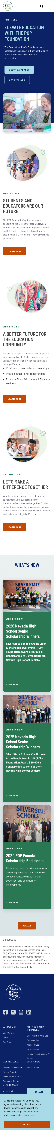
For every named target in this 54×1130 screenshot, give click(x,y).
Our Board (7, 1042)
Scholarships (33, 1040)
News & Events (33, 1067)
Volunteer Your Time (12, 1076)
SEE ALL (27, 925)
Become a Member (11, 1081)
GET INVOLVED (17, 80)
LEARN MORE (28, 1115)
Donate (39, 1091)
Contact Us (8, 1090)
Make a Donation (10, 1072)
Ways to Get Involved (12, 1067)
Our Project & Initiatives (37, 1035)
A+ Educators (33, 1049)
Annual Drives (33, 1044)
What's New (14, 619)
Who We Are (8, 1033)
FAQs (5, 1037)
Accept (27, 1124)
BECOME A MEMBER (19, 69)
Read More (12, 684)
